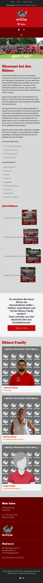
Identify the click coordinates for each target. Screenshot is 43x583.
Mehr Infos (21, 328)
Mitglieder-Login (27, 2)
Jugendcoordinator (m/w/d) (13, 237)
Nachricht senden (8, 517)
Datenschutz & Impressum (27, 573)
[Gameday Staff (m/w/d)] (28, 275)
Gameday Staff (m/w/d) (12, 275)
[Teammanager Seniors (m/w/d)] (33, 256)
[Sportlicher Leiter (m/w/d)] (29, 218)
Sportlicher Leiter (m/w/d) (13, 218)
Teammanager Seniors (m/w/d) (15, 256)
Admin (18, 2)
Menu (23, 24)
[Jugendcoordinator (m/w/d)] (30, 237)
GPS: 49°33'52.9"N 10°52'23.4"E (13, 558)
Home (12, 2)
